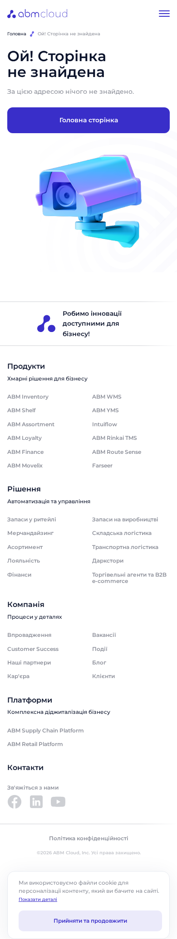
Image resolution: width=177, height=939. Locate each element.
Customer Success (33, 648)
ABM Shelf (21, 410)
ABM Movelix (25, 465)
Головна (16, 34)
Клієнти (103, 676)
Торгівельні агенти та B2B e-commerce (129, 577)
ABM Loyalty (24, 437)
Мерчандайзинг (30, 533)
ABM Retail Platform (35, 744)
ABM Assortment (30, 424)
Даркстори (107, 560)
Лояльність (23, 560)
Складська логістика (122, 533)
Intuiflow (104, 424)
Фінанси (19, 574)
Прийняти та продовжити (90, 920)
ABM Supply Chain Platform (45, 730)
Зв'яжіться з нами (33, 787)
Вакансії (104, 634)
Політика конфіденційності (88, 838)
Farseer (102, 465)
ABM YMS (105, 410)
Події (99, 648)
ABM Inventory (28, 396)
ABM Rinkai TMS (114, 437)
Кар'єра (18, 676)
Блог (99, 662)
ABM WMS (107, 396)
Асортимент (25, 547)
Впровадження (29, 634)
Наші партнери (29, 662)
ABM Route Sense (116, 451)
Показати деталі (38, 899)
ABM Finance (25, 451)
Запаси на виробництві (125, 519)
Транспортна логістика (125, 547)
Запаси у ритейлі (31, 519)
